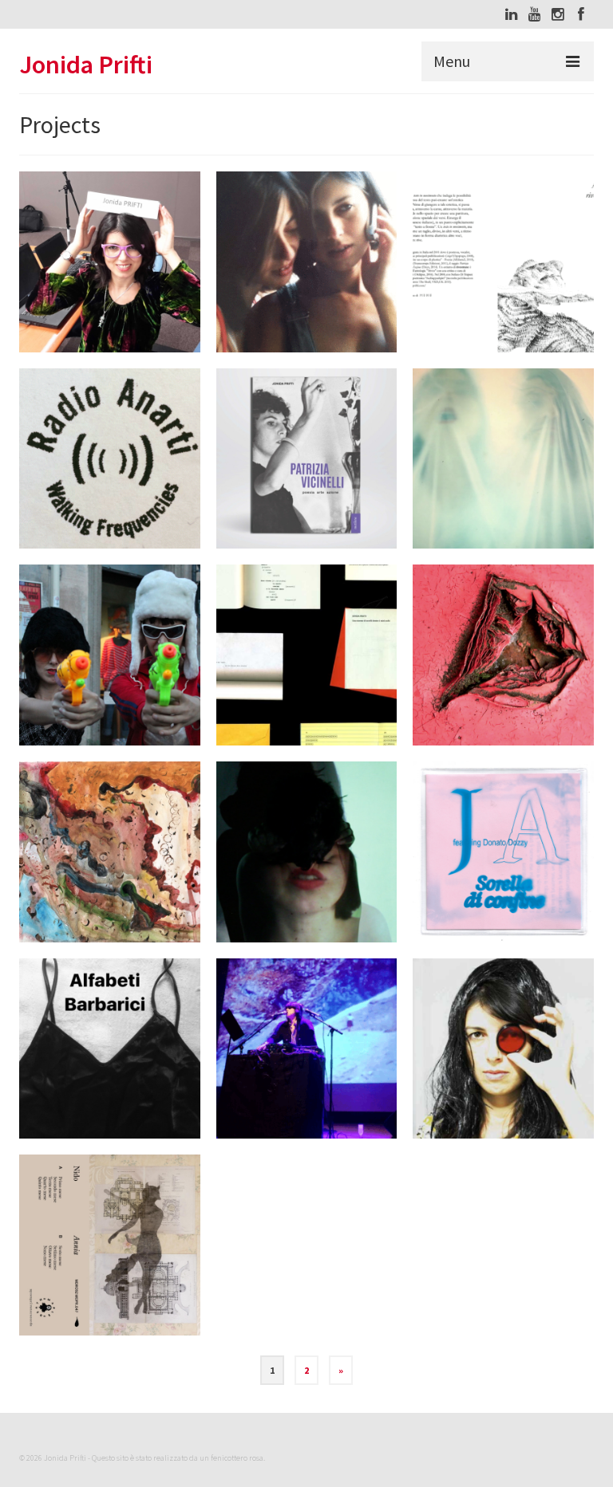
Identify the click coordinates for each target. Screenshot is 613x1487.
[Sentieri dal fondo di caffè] (109, 851)
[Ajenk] (503, 655)
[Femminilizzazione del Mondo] (503, 1048)
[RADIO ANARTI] (109, 458)
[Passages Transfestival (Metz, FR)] (306, 1048)
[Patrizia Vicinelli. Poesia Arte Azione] (306, 458)
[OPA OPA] (109, 655)
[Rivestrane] (503, 261)
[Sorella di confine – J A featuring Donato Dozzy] (503, 851)
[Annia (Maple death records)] (109, 1245)
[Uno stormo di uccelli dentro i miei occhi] (306, 655)
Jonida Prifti (85, 65)
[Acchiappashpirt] (503, 458)
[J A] (306, 261)
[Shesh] (306, 851)
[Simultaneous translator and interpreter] (109, 261)
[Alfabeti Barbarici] (109, 1048)
